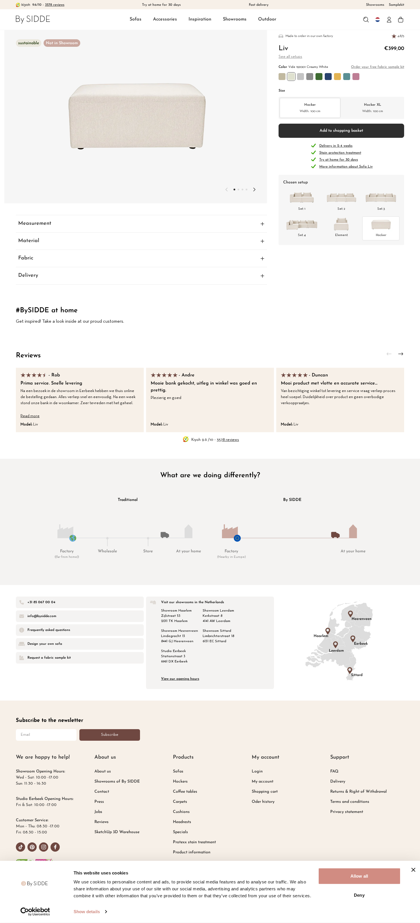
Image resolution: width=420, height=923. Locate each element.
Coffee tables (185, 792)
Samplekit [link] (396, 5)
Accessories (165, 19)
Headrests (182, 822)
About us (102, 771)
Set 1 (301, 208)
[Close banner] (413, 870)
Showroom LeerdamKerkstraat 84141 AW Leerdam (218, 616)
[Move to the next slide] (254, 189)
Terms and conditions (349, 802)
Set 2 (341, 208)
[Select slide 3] (246, 189)
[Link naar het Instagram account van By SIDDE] (43, 847)
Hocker (310, 107)
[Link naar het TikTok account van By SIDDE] (20, 847)
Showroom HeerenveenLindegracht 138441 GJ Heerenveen (179, 636)
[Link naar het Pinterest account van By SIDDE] (32, 847)
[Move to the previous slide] (226, 189)
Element (341, 235)
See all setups (290, 57)
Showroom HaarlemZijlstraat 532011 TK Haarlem (176, 616)
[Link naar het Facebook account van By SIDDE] (55, 847)
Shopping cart (265, 792)
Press (99, 802)
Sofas (135, 19)
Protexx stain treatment (194, 842)
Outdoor (267, 19)
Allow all (359, 876)
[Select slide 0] (234, 189)
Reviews (28, 355)
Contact (101, 792)
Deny (359, 894)
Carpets (180, 802)
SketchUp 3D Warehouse (116, 832)
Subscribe (109, 735)
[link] (33, 19)
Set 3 (381, 208)
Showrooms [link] (375, 5)
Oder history (263, 802)
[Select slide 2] (242, 189)
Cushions (181, 812)
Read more (30, 416)
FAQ (334, 771)
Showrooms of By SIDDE (117, 781)
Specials (180, 832)
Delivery (337, 781)
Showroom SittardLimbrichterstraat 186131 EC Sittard (218, 636)
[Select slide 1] (238, 189)
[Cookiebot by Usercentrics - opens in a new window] (35, 911)
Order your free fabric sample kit (377, 67)
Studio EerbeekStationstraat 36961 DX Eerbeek (174, 656)
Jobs (98, 812)
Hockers (180, 781)
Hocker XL (372, 107)
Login (257, 771)
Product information (191, 852)
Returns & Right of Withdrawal (358, 792)
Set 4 (302, 235)
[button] (135, 20)
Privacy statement (346, 812)
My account (262, 781)
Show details (87, 911)
